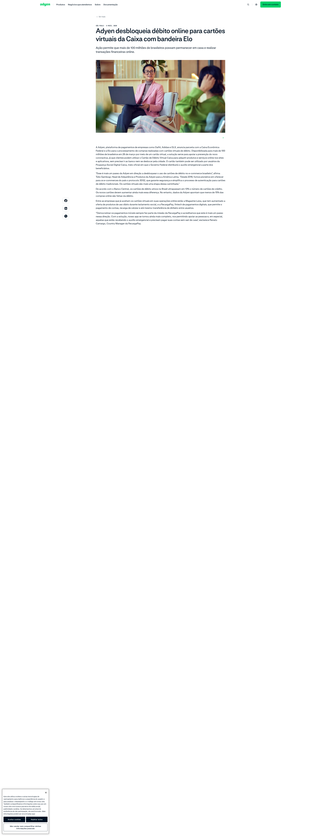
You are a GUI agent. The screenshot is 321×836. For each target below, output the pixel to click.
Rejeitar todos (37, 819)
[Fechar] (46, 792)
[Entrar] (256, 4)
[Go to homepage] (45, 4)
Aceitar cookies (14, 819)
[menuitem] (60, 4)
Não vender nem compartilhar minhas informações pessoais (25, 827)
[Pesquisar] (248, 4)
